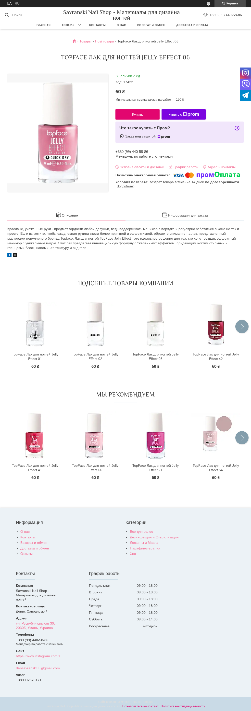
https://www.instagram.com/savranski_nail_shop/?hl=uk (40, 656)
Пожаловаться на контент (140, 706)
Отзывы (26, 554)
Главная (44, 25)
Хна (133, 554)
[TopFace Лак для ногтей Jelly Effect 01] (35, 324)
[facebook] (9, 256)
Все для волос (141, 531)
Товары (68, 25)
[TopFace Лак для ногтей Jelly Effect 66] (95, 435)
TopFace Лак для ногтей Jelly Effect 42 (216, 356)
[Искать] (6, 15)
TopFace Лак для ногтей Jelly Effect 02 (95, 356)
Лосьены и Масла (144, 543)
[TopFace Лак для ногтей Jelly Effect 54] (216, 435)
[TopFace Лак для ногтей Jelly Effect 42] (216, 324)
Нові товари (104, 41)
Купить (137, 114)
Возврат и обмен (151, 25)
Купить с (175, 114)
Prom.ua (147, 702)
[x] (15, 256)
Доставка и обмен (34, 548)
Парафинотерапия (145, 548)
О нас (121, 25)
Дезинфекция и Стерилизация (154, 537)
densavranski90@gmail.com (38, 668)
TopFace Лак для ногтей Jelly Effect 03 (155, 356)
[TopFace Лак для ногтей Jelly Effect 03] (155, 324)
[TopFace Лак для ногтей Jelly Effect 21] (155, 435)
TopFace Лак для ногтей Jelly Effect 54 (216, 468)
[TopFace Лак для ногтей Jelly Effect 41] (35, 435)
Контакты (97, 25)
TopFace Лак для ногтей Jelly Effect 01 (35, 356)
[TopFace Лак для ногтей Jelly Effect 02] (95, 324)
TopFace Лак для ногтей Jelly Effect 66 (95, 468)
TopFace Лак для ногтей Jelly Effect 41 (35, 468)
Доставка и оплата (192, 25)
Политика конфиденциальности (183, 706)
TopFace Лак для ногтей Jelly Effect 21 (155, 468)
